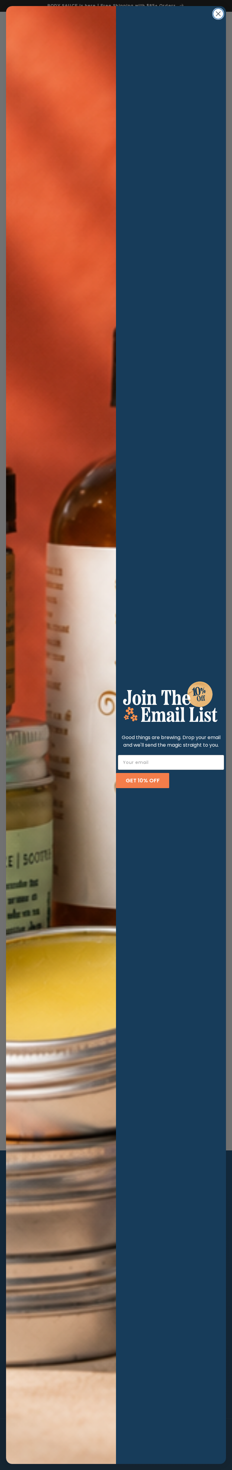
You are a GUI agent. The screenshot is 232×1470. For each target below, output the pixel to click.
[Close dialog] (218, 13)
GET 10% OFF (143, 780)
